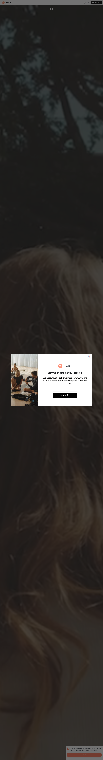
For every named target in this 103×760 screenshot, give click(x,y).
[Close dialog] (90, 356)
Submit (64, 395)
